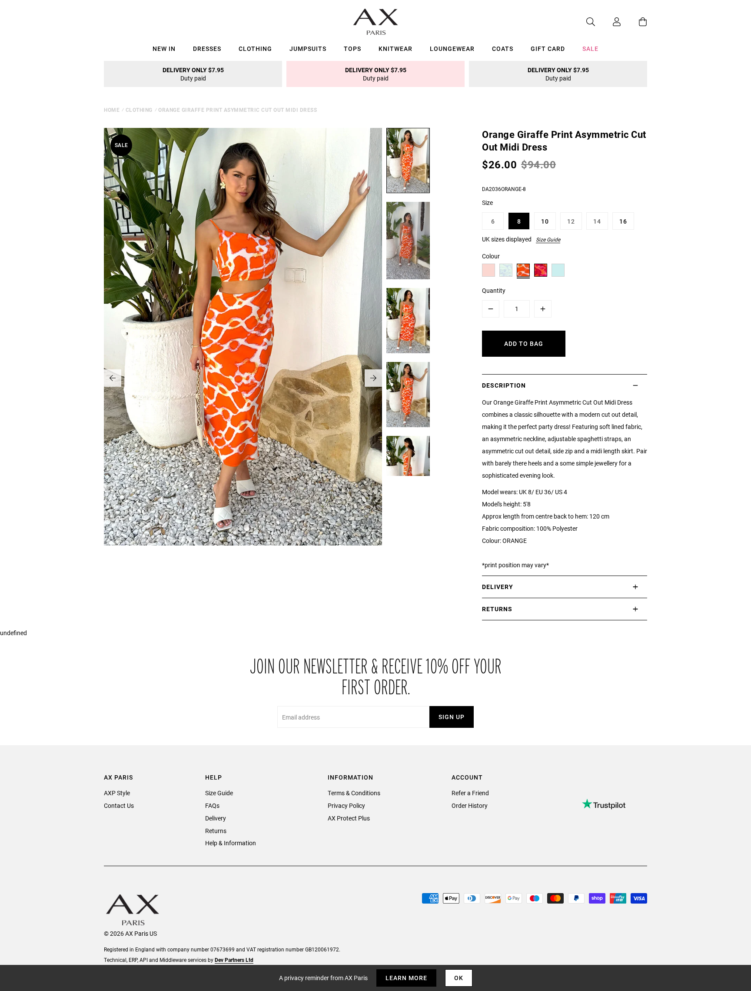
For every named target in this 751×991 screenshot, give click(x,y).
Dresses (207, 48)
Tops (352, 48)
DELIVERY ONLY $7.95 (193, 74)
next (373, 378)
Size (487, 202)
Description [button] (504, 385)
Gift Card (548, 48)
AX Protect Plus (349, 818)
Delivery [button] (497, 587)
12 (571, 221)
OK (458, 978)
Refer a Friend (470, 793)
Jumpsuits (307, 48)
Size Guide (548, 239)
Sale (590, 48)
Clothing (255, 48)
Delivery (215, 818)
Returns (215, 831)
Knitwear (395, 48)
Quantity (493, 290)
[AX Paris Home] (375, 22)
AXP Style (117, 793)
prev (112, 378)
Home (112, 109)
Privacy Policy (346, 805)
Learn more (406, 978)
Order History (470, 805)
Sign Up (452, 717)
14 (597, 221)
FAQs (212, 805)
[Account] (608, 22)
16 (623, 221)
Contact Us (119, 805)
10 (545, 221)
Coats (502, 48)
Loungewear (452, 48)
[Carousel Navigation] (243, 378)
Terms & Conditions (354, 793)
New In (164, 48)
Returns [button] (497, 609)
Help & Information (230, 843)
